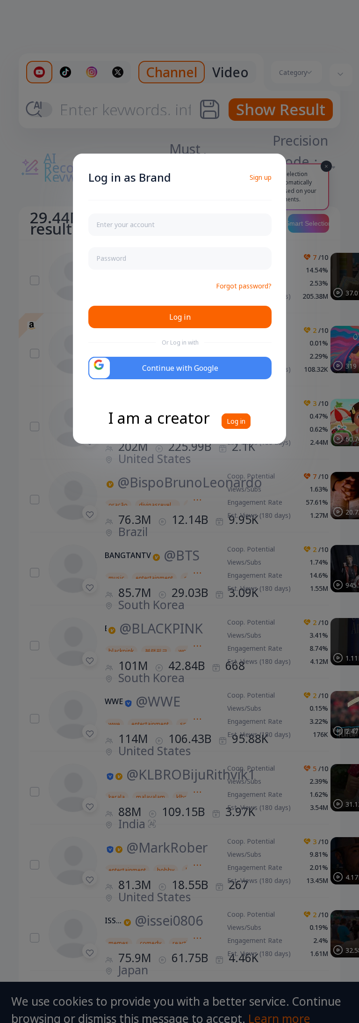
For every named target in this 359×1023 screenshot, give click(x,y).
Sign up (261, 177)
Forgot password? (244, 285)
